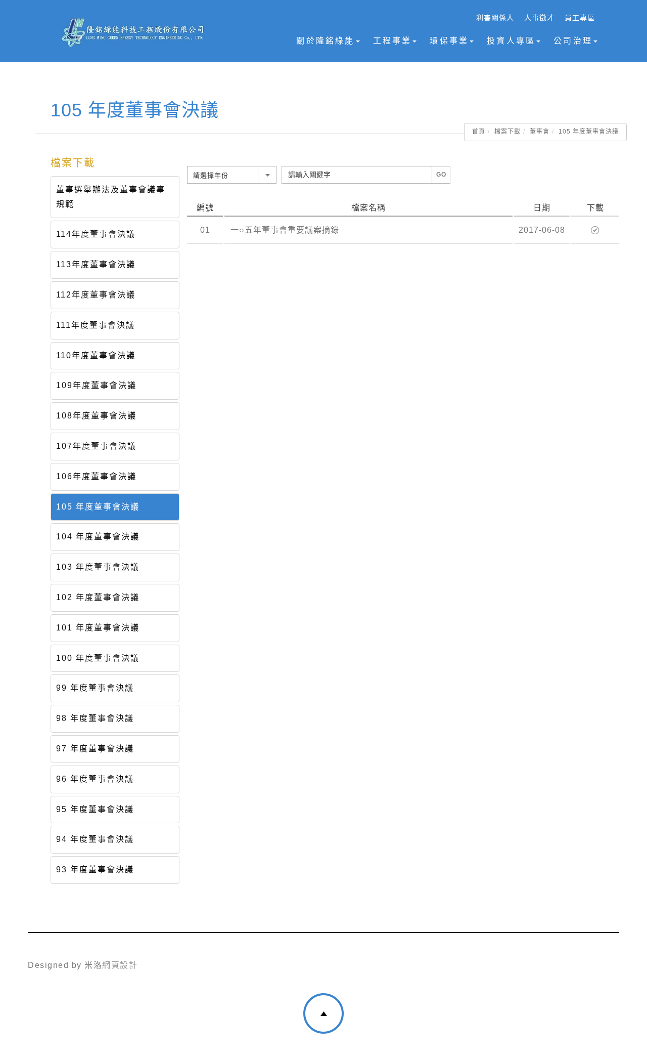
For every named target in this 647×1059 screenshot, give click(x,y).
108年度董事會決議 (96, 415)
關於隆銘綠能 (325, 40)
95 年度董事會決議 (95, 809)
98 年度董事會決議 (95, 718)
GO (441, 174)
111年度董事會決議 (95, 325)
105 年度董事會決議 (98, 506)
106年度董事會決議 (96, 476)
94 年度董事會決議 (95, 839)
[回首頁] (133, 32)
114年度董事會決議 (95, 234)
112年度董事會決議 (95, 294)
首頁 (478, 131)
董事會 (539, 131)
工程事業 (392, 40)
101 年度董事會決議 (98, 627)
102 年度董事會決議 (98, 597)
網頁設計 (119, 965)
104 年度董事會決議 (98, 536)
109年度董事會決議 (96, 385)
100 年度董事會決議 (98, 658)
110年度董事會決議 (95, 355)
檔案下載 (507, 131)
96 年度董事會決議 (95, 779)
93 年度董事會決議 (95, 869)
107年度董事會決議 (96, 446)
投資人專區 (511, 40)
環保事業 (449, 40)
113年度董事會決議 (95, 264)
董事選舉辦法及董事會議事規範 (110, 196)
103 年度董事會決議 (98, 567)
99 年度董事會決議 (95, 688)
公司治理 (572, 40)
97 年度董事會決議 (95, 748)
